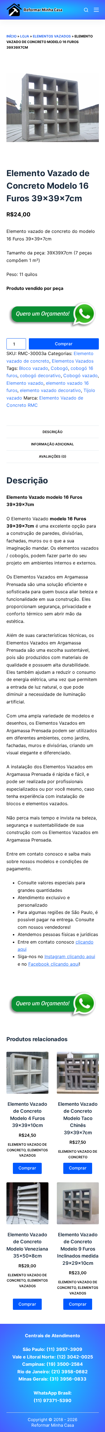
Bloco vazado (33, 368)
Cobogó (59, 368)
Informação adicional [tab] (52, 444)
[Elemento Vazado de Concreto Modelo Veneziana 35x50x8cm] (27, 1203)
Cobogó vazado (80, 375)
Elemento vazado (24, 383)
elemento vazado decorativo (50, 390)
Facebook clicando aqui (53, 964)
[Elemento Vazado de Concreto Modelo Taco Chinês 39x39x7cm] (78, 1073)
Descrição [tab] (52, 432)
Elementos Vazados (52, 36)
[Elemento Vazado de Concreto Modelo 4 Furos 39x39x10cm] (27, 1073)
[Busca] (86, 10)
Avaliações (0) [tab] (52, 456)
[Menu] (96, 9)
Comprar (64, 343)
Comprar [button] (27, 1168)
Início (11, 36)
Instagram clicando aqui (70, 956)
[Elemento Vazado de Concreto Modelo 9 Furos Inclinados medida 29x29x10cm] (78, 1203)
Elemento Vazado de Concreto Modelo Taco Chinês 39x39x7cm (77, 1118)
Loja (24, 36)
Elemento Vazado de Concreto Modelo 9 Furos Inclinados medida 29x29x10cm (78, 1249)
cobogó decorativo (40, 375)
